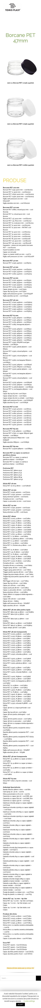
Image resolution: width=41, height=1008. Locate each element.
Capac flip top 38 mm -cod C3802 (14, 712)
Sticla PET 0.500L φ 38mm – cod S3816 (17, 679)
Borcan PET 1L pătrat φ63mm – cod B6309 (18, 387)
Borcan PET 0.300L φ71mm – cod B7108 (17, 425)
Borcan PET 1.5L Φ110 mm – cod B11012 (17, 221)
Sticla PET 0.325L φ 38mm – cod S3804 (17, 661)
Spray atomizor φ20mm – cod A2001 (15, 497)
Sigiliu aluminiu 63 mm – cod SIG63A (15, 402)
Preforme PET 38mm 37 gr (12, 475)
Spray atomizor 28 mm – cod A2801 (15, 592)
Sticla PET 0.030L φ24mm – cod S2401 (16, 508)
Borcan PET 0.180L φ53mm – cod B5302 (17, 282)
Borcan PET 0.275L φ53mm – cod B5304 (17, 287)
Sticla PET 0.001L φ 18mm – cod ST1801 (17, 916)
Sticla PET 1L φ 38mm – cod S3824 (15, 687)
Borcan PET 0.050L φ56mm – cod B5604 (17, 305)
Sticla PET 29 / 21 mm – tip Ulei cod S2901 (18, 901)
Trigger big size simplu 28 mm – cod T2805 (18, 574)
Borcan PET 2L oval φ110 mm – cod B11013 (18, 223)
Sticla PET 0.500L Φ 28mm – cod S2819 (17, 556)
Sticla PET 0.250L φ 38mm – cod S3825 (17, 652)
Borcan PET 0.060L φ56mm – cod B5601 (17, 307)
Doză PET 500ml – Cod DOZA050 (15, 949)
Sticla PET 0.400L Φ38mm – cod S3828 (17, 676)
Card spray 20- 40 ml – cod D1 (13, 792)
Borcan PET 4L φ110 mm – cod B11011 (16, 234)
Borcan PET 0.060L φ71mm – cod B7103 (17, 413)
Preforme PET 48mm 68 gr (12, 477)
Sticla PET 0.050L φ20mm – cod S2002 (16, 494)
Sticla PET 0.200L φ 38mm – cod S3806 (17, 645)
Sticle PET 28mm (9, 516)
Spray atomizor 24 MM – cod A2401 (15, 512)
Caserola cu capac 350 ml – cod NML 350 (17, 796)
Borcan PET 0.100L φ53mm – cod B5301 (17, 280)
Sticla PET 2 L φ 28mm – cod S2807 (15, 541)
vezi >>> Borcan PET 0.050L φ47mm (20, 124)
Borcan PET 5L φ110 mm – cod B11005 (16, 236)
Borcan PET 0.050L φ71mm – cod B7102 (17, 411)
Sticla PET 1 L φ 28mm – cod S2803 (15, 536)
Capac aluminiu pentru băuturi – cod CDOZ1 (18, 952)
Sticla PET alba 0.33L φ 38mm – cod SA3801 (18, 612)
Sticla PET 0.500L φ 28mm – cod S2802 (17, 527)
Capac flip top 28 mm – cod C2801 (15, 583)
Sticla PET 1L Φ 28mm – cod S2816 (15, 554)
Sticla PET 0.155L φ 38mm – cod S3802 (17, 641)
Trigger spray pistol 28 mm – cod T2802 (17, 570)
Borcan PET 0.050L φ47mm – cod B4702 (17, 272)
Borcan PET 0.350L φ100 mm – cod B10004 (18, 196)
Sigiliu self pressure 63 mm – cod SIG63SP (18, 400)
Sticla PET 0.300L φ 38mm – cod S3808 (17, 659)
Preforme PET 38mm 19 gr (12, 470)
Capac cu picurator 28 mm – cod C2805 (17, 590)
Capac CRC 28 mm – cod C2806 (14, 599)
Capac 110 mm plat (9, 252)
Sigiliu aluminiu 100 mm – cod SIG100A (16, 203)
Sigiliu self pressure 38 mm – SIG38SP (16, 750)
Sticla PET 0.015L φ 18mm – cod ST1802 (17, 918)
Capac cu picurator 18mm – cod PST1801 (17, 938)
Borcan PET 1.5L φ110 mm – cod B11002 (17, 218)
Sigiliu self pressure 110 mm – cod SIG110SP (18, 256)
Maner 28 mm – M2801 (11, 601)
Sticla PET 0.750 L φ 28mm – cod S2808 (17, 532)
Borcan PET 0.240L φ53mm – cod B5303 (17, 285)
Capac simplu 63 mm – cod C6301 (15, 396)
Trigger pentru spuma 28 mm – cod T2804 (18, 572)
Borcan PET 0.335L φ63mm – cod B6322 (17, 340)
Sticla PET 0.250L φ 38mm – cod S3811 (16, 650)
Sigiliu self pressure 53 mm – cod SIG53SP (18, 294)
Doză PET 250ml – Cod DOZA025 (15, 945)
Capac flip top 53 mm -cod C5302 (14, 291)
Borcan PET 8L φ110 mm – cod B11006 (16, 239)
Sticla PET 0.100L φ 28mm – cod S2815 (16, 521)
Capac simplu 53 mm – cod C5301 (15, 289)
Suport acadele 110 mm (11, 250)
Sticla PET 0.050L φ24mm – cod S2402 (16, 510)
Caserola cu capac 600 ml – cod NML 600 (18, 798)
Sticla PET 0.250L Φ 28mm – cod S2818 (17, 559)
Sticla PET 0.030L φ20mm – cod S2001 (16, 492)
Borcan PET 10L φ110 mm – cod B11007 (17, 241)
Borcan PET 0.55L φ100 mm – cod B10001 (18, 190)
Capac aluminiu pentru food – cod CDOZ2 (17, 954)
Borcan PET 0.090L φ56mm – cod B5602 (17, 309)
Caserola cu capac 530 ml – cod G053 (16, 801)
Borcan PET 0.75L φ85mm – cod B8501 (17, 431)
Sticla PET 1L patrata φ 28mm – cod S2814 (18, 539)
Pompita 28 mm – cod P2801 (13, 563)
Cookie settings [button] (29, 1001)
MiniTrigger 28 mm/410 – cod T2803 (15, 581)
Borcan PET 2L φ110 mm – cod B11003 (16, 225)
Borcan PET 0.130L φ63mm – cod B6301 (17, 318)
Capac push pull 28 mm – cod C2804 (16, 588)
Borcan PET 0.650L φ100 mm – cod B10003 (18, 194)
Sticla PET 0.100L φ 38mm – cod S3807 (17, 634)
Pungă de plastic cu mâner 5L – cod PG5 (17, 894)
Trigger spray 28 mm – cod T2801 (14, 568)
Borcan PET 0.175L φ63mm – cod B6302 (17, 322)
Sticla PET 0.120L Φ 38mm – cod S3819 (17, 636)
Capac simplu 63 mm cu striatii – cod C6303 (18, 398)
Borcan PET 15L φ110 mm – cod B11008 (17, 243)
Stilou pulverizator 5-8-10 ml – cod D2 (16, 794)
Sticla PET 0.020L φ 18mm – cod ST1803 (17, 921)
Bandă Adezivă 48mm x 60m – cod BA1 (16, 789)
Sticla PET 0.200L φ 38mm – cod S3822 (17, 647)
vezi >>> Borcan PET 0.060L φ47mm (20, 165)
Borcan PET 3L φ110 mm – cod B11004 (16, 232)
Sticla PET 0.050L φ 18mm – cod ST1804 (17, 923)
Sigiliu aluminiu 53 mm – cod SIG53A (15, 296)
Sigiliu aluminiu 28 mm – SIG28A (14, 605)
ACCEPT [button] (20, 1004)
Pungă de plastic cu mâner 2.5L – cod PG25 (18, 892)
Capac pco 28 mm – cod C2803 (14, 585)
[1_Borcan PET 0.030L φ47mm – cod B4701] (20, 48)
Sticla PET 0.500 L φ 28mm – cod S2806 (17, 530)
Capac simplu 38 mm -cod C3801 (14, 628)
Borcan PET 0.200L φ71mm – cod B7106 (17, 420)
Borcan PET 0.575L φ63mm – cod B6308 (17, 382)
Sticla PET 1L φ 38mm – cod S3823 (15, 685)
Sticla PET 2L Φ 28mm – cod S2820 (15, 550)
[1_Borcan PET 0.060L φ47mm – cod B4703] (20, 130)
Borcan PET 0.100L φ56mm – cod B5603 (17, 311)
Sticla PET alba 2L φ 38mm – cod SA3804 (17, 625)
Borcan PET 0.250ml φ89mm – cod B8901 (18, 449)
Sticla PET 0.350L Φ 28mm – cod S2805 (17, 525)
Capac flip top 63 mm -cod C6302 (14, 393)
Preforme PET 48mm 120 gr (13, 479)
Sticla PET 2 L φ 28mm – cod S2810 (15, 543)
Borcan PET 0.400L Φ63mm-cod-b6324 (17, 367)
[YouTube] (23, 986)
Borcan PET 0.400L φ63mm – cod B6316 (17, 365)
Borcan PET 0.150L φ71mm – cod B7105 (17, 418)
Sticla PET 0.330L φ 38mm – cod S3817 (16, 667)
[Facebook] (17, 986)
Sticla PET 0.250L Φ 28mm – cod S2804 (17, 523)
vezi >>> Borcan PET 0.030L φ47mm (20, 83)
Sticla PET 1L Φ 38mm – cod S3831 (15, 692)
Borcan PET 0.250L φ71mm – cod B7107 (17, 422)
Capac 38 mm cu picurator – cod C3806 (17, 721)
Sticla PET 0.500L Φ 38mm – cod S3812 (17, 696)
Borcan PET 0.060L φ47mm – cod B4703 (17, 274)
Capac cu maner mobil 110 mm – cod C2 (17, 254)
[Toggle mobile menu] (37, 7)
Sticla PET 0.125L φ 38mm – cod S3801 (16, 638)
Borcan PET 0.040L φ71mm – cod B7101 (17, 409)
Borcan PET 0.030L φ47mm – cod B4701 (17, 269)
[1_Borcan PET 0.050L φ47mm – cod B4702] (20, 89)
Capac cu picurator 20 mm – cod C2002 (17, 501)
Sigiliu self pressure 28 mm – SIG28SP (16, 603)
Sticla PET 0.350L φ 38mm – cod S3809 (17, 670)
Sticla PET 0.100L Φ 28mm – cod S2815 (17, 561)
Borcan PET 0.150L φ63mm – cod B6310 (17, 320)
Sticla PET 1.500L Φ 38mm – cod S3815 (17, 690)
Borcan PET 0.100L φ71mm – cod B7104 (17, 416)
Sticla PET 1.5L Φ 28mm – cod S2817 (16, 552)
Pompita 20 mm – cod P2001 (13, 499)
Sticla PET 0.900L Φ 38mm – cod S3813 (17, 694)
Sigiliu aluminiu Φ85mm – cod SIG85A (16, 442)
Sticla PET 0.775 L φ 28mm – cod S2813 (17, 534)
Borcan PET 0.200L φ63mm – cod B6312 (17, 329)
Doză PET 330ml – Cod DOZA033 (14, 947)
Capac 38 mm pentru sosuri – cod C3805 (17, 719)
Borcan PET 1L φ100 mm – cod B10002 (17, 192)
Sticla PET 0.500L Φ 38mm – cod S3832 (17, 699)
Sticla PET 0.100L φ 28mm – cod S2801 (16, 518)
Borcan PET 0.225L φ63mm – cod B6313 (17, 331)
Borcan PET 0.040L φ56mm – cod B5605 (17, 302)
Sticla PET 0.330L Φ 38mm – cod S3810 (17, 701)
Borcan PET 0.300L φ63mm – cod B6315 (17, 338)
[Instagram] (20, 986)
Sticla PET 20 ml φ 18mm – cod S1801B (17, 486)
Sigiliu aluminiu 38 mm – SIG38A (14, 752)
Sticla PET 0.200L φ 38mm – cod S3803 (17, 643)
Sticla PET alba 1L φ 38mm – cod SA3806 (17, 623)
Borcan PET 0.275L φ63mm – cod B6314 (17, 335)
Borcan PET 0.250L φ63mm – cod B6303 (17, 333)
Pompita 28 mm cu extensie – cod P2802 (17, 565)
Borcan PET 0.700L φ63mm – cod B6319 (17, 385)
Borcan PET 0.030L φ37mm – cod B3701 (17, 263)
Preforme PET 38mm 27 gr (12, 473)
